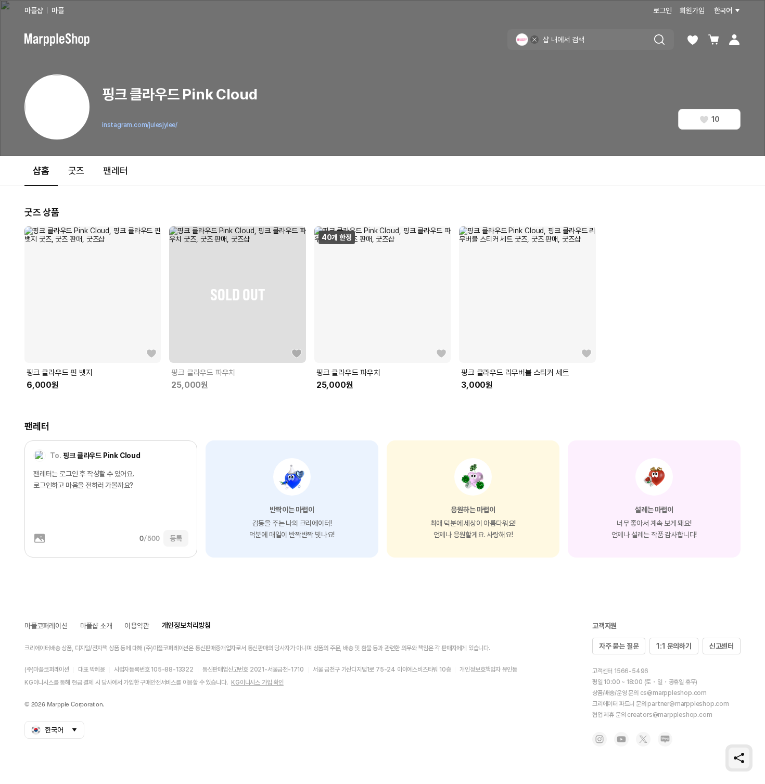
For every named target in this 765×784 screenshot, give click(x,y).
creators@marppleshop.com (669, 714)
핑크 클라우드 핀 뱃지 (60, 372)
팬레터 (115, 170)
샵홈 (41, 170)
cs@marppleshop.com (673, 693)
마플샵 (33, 10)
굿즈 (76, 170)
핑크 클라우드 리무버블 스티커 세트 (515, 372)
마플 (58, 10)
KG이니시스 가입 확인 (257, 682)
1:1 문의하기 (673, 646)
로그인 (662, 10)
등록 (176, 538)
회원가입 (692, 10)
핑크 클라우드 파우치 (203, 372)
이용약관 (136, 626)
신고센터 (721, 646)
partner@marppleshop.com (688, 703)
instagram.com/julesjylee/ (139, 125)
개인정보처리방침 (186, 625)
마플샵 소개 (96, 626)
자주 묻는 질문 (619, 646)
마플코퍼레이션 (46, 626)
